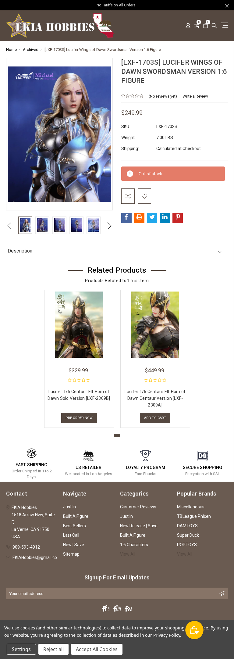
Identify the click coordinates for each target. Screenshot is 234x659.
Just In (69, 506)
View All (127, 554)
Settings (21, 649)
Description (20, 251)
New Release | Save (139, 525)
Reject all (53, 649)
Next (109, 226)
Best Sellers (74, 525)
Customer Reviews (138, 506)
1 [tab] (117, 435)
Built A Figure (75, 516)
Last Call (71, 535)
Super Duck (188, 535)
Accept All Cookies (97, 649)
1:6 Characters (134, 544)
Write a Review (195, 96)
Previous (9, 226)
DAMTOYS (187, 525)
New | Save (73, 544)
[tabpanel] (79, 357)
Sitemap (71, 554)
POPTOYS (187, 544)
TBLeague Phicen (194, 516)
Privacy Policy (166, 635)
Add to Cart (155, 418)
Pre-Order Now (79, 418)
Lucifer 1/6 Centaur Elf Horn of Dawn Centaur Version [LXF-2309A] (155, 398)
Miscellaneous (190, 506)
